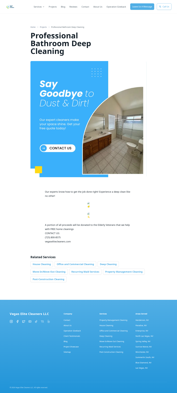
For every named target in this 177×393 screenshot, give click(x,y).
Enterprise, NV (142, 330)
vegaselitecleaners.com (58, 241)
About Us (97, 6)
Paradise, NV (141, 325)
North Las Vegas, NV (144, 336)
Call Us (166, 6)
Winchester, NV (142, 352)
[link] (67, 27)
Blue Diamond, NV (143, 362)
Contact (85, 6)
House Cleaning (42, 264)
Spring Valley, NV (143, 341)
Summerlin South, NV (145, 357)
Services (38, 6)
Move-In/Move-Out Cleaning (49, 271)
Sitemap (67, 352)
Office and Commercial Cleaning (75, 264)
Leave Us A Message (142, 6)
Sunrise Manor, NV (144, 346)
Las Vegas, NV (142, 368)
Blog (63, 6)
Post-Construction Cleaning (48, 279)
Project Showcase (71, 346)
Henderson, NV (142, 320)
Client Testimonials (72, 336)
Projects (53, 6)
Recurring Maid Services (85, 271)
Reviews (73, 6)
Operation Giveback (116, 6)
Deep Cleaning (108, 264)
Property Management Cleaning (124, 271)
